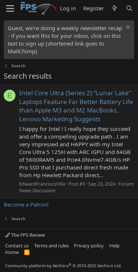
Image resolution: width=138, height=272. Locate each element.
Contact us (17, 245)
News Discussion (37, 190)
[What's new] (114, 8)
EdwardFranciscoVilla (42, 183)
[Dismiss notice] (127, 28)
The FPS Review (27, 235)
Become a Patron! (26, 204)
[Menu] (10, 8)
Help (114, 245)
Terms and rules (51, 245)
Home (12, 252)
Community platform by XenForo (63, 265)
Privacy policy (89, 245)
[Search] (129, 8)
